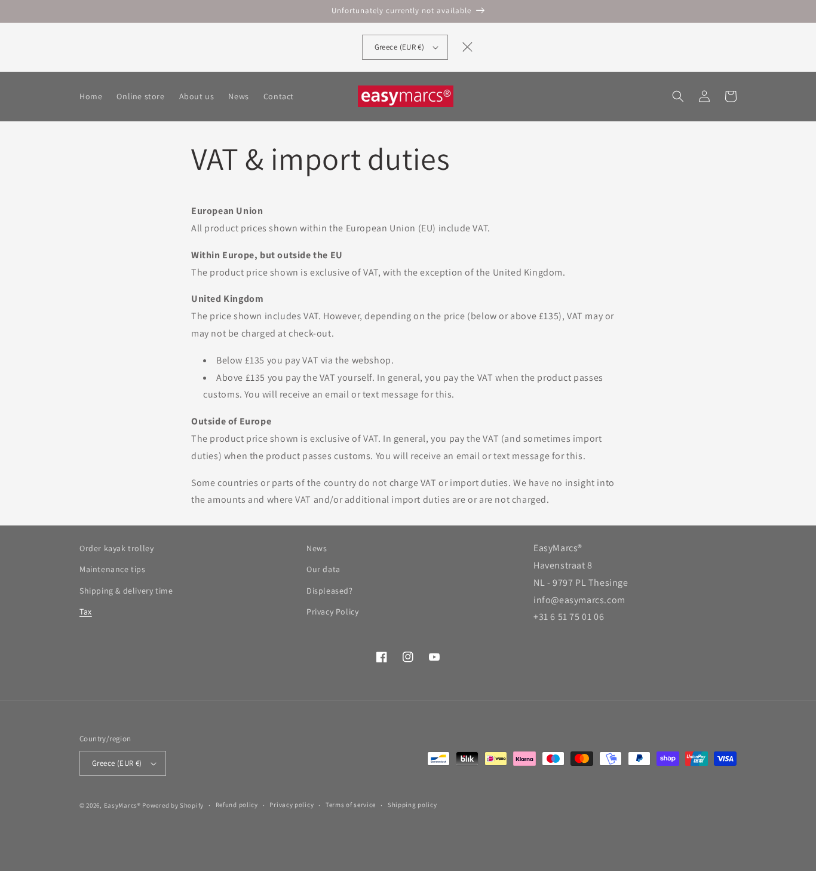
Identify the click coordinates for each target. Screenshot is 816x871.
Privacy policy (291, 804)
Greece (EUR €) (117, 763)
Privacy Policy (332, 611)
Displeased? (329, 590)
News (316, 548)
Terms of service (351, 804)
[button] (678, 96)
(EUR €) (400, 47)
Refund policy (237, 804)
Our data (323, 569)
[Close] (467, 47)
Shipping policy (412, 804)
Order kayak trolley (116, 548)
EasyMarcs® (122, 805)
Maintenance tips (112, 569)
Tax (85, 611)
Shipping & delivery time (126, 590)
